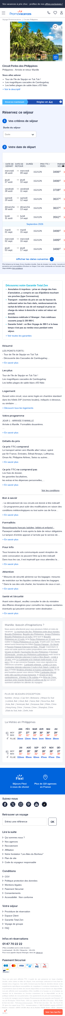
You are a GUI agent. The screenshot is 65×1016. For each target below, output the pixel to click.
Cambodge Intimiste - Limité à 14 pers (40, 665)
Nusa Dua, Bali (47, 701)
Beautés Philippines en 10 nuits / (19, 637)
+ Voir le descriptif (11, 89)
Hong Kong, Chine (14, 707)
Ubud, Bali (23, 701)
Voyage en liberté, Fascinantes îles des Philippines (26, 652)
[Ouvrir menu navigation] (2, 12)
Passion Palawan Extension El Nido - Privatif (26, 647)
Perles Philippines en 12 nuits (26, 642)
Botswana (35, 698)
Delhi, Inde (28, 711)
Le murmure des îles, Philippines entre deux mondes (36, 632)
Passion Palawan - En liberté (46, 644)
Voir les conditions (50, 490)
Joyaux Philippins (52, 634)
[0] (55, 13)
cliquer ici (39, 952)
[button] (19, 781)
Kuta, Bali (10, 704)
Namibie (8, 698)
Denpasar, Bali (37, 704)
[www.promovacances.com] (20, 12)
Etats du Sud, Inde (14, 711)
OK (52, 822)
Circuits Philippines (31, 19)
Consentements (13, 893)
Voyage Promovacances (11, 19)
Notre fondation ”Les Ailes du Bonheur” (24, 854)
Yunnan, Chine (30, 707)
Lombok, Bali (11, 701)
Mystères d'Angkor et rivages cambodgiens (35, 670)
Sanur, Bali (34, 701)
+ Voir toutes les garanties (19, 335)
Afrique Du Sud (47, 698)
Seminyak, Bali (22, 704)
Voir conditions (17, 268)
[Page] (4, 804)
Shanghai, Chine (46, 707)
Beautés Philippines (13, 634)
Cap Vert (25, 698)
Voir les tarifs (52, 1012)
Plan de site (10, 858)
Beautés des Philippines (33, 634)
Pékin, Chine (50, 704)
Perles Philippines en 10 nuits (42, 639)
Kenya (16, 698)
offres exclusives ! (54, 4)
